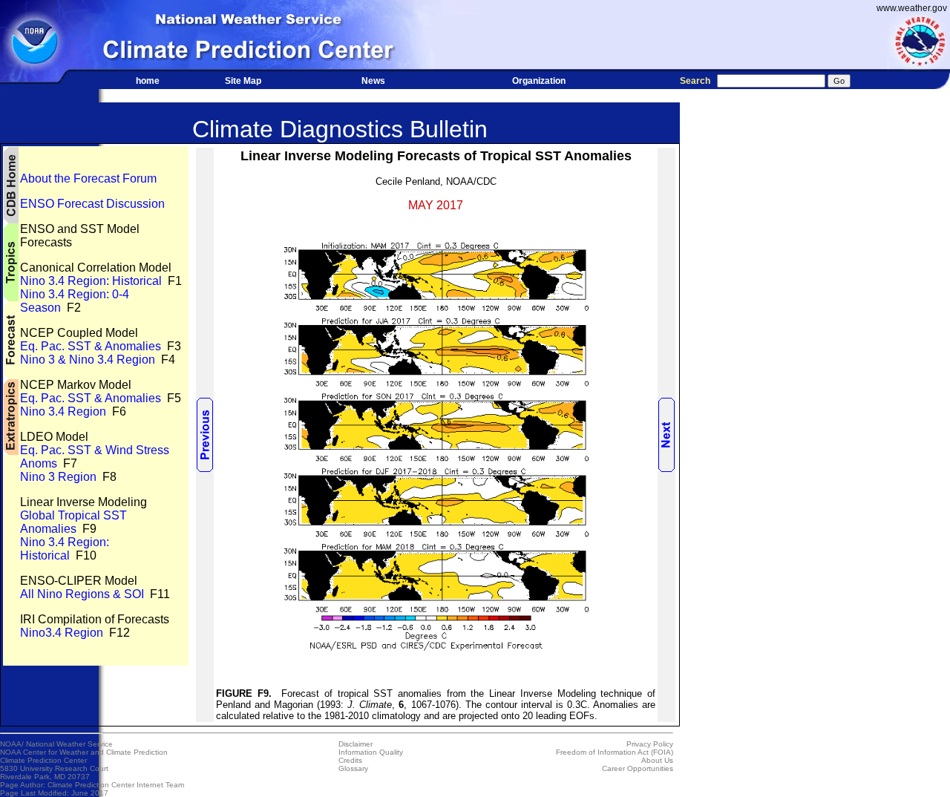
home (148, 81)
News (373, 81)
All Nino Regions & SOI (82, 594)
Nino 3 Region (58, 476)
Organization (539, 81)
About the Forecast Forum (88, 178)
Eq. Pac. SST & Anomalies (90, 346)
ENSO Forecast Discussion (92, 203)
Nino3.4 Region (61, 632)
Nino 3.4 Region (63, 411)
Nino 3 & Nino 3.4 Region (87, 359)
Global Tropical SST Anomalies (73, 522)
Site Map (243, 81)
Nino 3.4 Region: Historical (91, 281)
